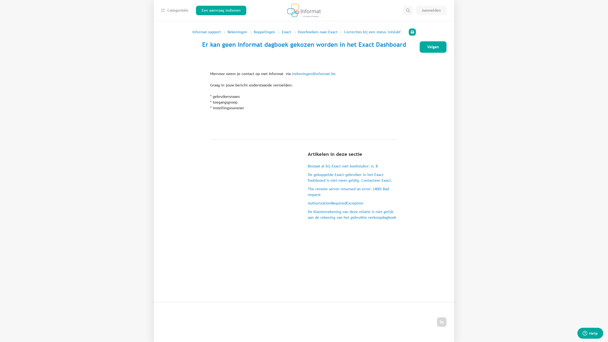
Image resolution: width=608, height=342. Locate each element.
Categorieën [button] (177, 10)
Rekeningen (237, 32)
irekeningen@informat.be (314, 73)
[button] (408, 10)
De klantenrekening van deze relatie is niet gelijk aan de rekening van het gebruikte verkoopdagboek (352, 214)
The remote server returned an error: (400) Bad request (348, 192)
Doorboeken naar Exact (317, 32)
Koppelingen (264, 32)
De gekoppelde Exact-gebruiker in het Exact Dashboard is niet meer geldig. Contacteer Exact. (350, 177)
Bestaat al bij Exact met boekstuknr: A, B (343, 166)
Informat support (206, 32)
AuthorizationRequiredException (335, 203)
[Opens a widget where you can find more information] (590, 334)
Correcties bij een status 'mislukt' (372, 32)
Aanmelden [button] (431, 10)
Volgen (433, 47)
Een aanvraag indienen (221, 10)
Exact (286, 32)
